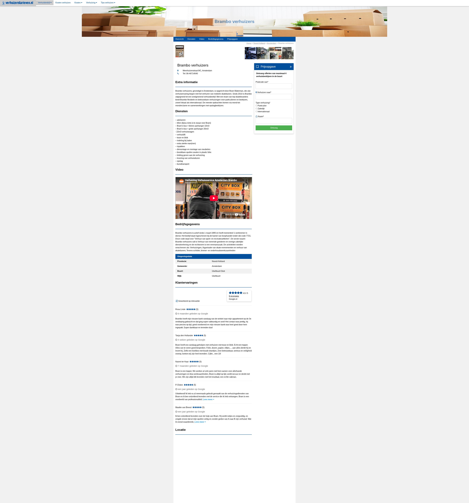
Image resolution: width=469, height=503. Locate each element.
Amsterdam (271, 43)
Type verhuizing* (263, 103)
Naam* (260, 116)
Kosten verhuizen (63, 3)
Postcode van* (262, 82)
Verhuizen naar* (264, 92)
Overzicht (179, 39)
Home (248, 43)
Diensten (191, 39)
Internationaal (264, 112)
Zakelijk (261, 109)
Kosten (78, 3)
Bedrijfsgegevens (215, 39)
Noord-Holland (259, 43)
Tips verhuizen (107, 3)
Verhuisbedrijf (44, 3)
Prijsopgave (232, 39)
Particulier (262, 106)
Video (201, 39)
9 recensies (234, 296)
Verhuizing (91, 3)
